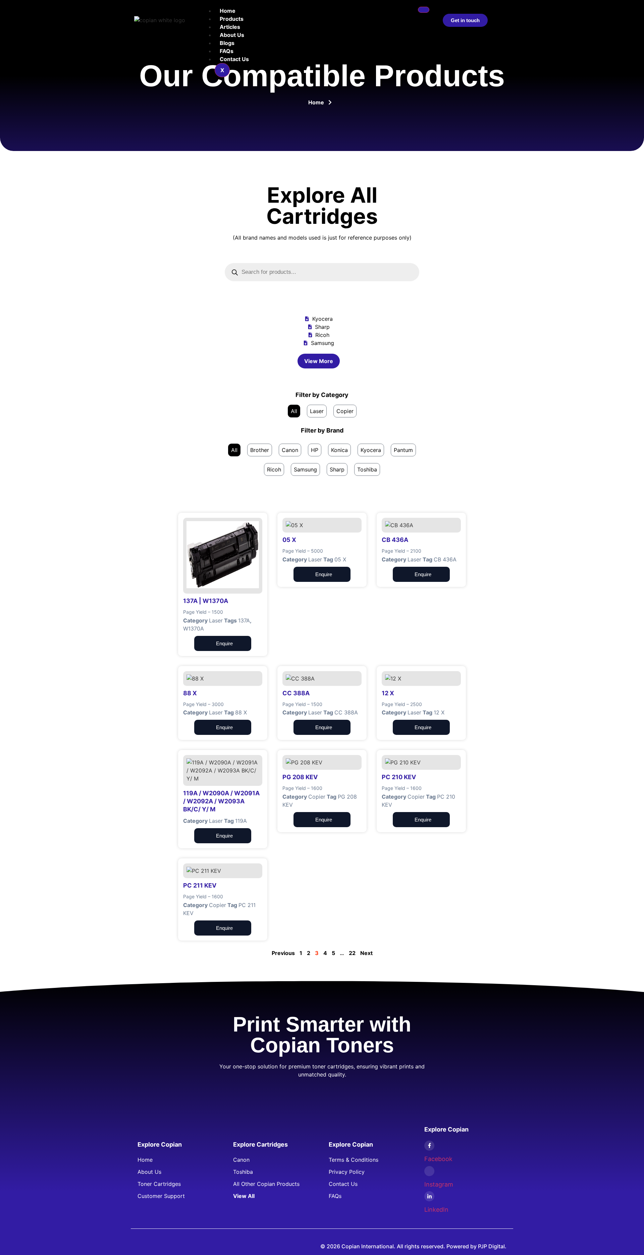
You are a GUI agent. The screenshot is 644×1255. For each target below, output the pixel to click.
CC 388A (346, 712)
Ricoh (274, 469)
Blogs (227, 43)
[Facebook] (429, 1146)
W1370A (193, 628)
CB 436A (445, 559)
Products (232, 18)
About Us (232, 35)
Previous (283, 953)
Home (227, 10)
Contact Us (234, 59)
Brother (259, 450)
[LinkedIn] (429, 1196)
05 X (340, 559)
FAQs (226, 51)
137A (244, 620)
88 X (241, 712)
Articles (230, 26)
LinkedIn (436, 1209)
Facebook (438, 1158)
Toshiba (367, 469)
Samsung (305, 469)
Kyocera (371, 450)
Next (366, 953)
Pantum (403, 450)
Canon (290, 450)
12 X (439, 712)
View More (318, 361)
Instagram (438, 1184)
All (294, 411)
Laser (317, 411)
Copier (345, 411)
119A (241, 820)
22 (352, 953)
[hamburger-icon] (423, 10)
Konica (339, 450)
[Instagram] (429, 1171)
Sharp (337, 469)
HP (314, 450)
